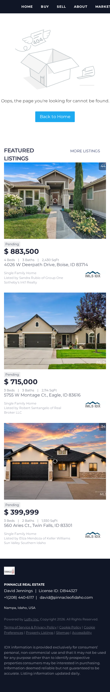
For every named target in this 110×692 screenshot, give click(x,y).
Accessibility (82, 633)
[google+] (38, 681)
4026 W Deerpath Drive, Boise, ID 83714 (46, 264)
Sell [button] (61, 7)
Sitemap (62, 633)
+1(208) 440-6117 (19, 597)
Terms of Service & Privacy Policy (30, 627)
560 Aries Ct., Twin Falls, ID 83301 (38, 525)
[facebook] (6, 681)
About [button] (80, 7)
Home (27, 7)
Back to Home (55, 116)
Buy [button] (45, 7)
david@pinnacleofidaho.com (66, 597)
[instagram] (28, 681)
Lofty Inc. (31, 619)
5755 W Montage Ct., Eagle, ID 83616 (42, 395)
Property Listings (39, 633)
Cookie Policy (70, 627)
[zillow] (17, 681)
